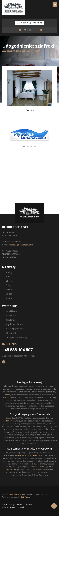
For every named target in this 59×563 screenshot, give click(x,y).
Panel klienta (11, 311)
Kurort (7, 432)
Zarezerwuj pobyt (28, 23)
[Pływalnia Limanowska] (29, 134)
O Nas (4, 504)
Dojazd (9, 293)
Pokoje (9, 285)
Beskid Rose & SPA (16, 494)
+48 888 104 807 (13, 241)
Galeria (9, 289)
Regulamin (10, 320)
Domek (29, 110)
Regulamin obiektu (14, 324)
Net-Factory (26, 497)
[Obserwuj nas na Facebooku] (41, 29)
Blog (8, 276)
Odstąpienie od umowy (16, 337)
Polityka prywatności (15, 328)
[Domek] (29, 87)
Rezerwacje (11, 315)
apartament (7, 421)
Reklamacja (11, 332)
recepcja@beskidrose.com (21, 244)
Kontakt (9, 298)
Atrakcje (9, 272)
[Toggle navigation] (55, 4)
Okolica (9, 280)
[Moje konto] (20, 30)
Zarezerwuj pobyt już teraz (26, 455)
